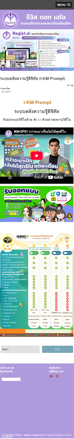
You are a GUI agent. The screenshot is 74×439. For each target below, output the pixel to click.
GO (57, 349)
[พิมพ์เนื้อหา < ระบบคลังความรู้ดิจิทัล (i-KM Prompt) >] (72, 85)
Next (69, 48)
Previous (4, 48)
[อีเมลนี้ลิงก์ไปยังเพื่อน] (68, 85)
